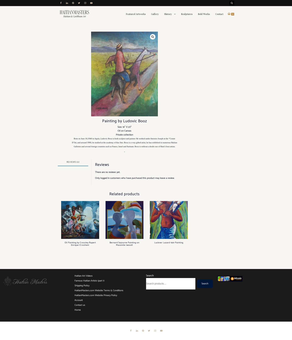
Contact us (80, 305)
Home (78, 310)
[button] (152, 37)
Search (150, 275)
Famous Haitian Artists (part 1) (89, 281)
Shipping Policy (82, 286)
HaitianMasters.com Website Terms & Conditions (99, 290)
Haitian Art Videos (84, 276)
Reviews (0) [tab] (73, 162)
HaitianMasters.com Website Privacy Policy (96, 295)
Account (79, 300)
